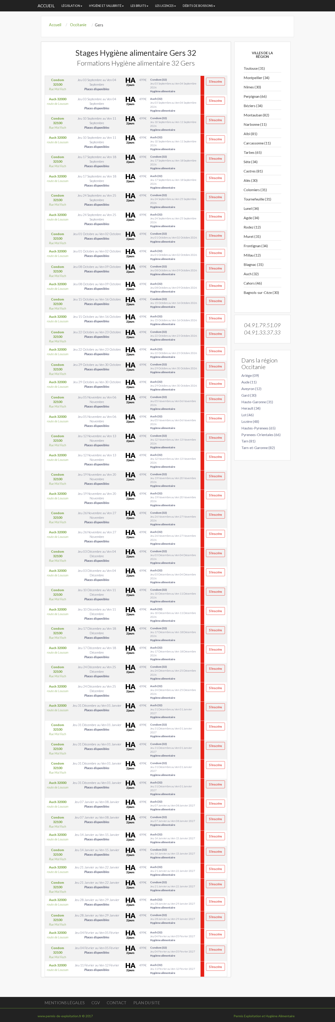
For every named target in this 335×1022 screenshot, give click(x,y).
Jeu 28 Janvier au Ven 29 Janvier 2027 (172, 903)
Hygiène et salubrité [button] (105, 6)
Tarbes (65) (253, 152)
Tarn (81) (248, 441)
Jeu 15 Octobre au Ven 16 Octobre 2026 (173, 302)
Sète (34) (251, 161)
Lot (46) (247, 415)
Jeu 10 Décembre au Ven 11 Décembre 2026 (173, 595)
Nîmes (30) (252, 87)
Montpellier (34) (256, 77)
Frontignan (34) (256, 246)
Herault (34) (250, 408)
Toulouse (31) (254, 68)
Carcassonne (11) (257, 143)
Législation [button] (71, 6)
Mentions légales (64, 1002)
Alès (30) (251, 180)
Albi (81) (250, 133)
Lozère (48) (250, 421)
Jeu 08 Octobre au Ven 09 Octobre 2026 (173, 270)
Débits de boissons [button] (198, 6)
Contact (116, 1002)
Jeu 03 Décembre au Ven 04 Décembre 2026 (173, 557)
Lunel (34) (251, 208)
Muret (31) (252, 236)
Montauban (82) (256, 115)
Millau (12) (252, 255)
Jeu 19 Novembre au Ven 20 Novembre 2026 (173, 480)
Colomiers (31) (255, 189)
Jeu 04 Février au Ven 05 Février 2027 (172, 936)
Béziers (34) (253, 105)
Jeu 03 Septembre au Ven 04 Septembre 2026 (173, 85)
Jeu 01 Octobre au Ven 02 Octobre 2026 (173, 237)
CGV (95, 1002)
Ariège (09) (250, 375)
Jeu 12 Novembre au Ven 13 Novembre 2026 (173, 441)
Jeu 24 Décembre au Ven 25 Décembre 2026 (173, 672)
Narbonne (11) (255, 124)
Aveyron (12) (251, 388)
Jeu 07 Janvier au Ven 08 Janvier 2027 (172, 805)
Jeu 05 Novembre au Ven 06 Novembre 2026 (173, 402)
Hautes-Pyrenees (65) (258, 428)
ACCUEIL (46, 5)
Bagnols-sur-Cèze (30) (261, 292)
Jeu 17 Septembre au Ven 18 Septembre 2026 (173, 162)
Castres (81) (253, 171)
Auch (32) (251, 274)
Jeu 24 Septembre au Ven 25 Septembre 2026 (173, 200)
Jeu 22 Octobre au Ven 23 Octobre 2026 (173, 335)
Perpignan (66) (255, 96)
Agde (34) (251, 218)
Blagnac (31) (253, 264)
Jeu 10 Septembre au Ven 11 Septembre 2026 (173, 123)
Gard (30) (248, 395)
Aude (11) (249, 382)
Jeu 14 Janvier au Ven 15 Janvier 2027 (172, 838)
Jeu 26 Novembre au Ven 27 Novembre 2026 (173, 518)
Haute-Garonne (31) (257, 402)
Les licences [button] (164, 6)
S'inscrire (215, 81)
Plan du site (146, 1002)
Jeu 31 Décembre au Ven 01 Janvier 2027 (171, 711)
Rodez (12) (252, 227)
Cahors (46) (253, 283)
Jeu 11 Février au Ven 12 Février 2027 (172, 968)
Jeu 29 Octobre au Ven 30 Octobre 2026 (173, 368)
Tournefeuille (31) (257, 199)
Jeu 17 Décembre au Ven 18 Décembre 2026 (173, 634)
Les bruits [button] (138, 6)
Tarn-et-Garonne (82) (258, 447)
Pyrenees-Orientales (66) (261, 434)
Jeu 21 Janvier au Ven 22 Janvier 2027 (172, 870)
